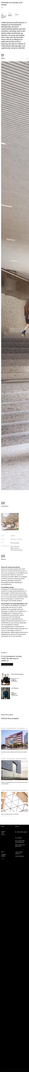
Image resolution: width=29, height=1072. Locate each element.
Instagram (3, 854)
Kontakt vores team (6, 664)
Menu (26, 1070)
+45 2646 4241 (14, 681)
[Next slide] (27, 58)
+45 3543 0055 (18, 852)
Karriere (3, 834)
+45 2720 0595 (14, 695)
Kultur (2, 833)
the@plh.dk (13, 680)
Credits (2, 858)
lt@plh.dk (13, 694)
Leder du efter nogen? (22, 832)
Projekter (3, 831)
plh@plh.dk (17, 853)
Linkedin (3, 856)
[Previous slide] (22, 58)
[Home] (3, 1070)
